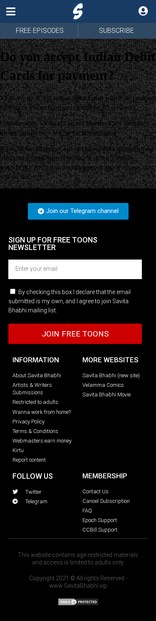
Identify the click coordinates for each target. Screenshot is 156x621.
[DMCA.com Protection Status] (78, 603)
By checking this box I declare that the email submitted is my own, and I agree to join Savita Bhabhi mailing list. (69, 301)
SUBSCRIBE (116, 31)
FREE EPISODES (40, 31)
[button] (10, 11)
